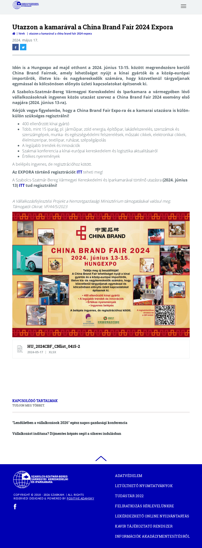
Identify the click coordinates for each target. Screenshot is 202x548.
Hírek (22, 33)
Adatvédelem (128, 475)
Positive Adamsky (80, 498)
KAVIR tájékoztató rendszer (152, 527)
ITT (79, 172)
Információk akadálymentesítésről (152, 536)
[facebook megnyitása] (15, 47)
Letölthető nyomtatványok (144, 485)
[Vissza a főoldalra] (13, 33)
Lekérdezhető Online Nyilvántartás (152, 517)
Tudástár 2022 (138, 497)
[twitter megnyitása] (23, 47)
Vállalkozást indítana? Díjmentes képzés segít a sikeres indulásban (66, 433)
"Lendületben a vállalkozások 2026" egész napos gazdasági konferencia (69, 422)
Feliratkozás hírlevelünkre (144, 506)
